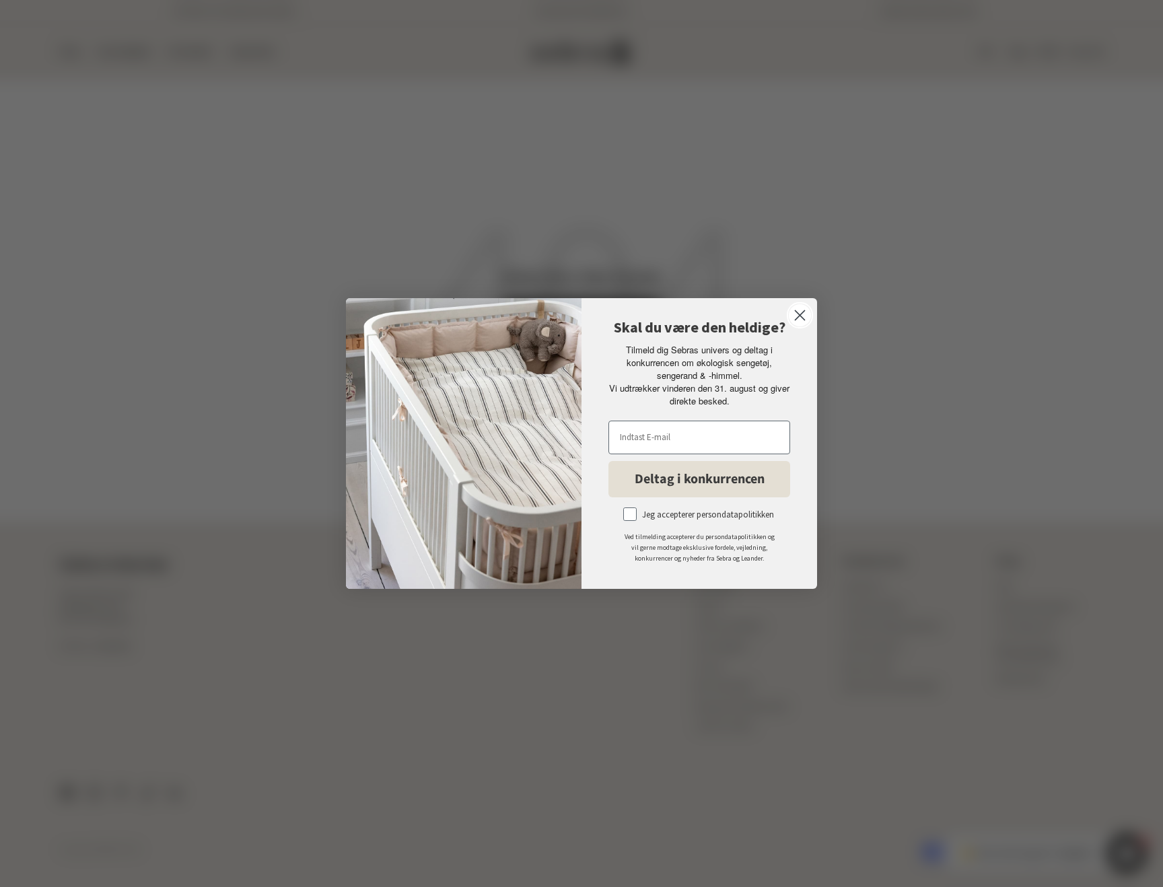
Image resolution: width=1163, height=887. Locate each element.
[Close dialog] (800, 315)
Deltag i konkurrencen (700, 479)
